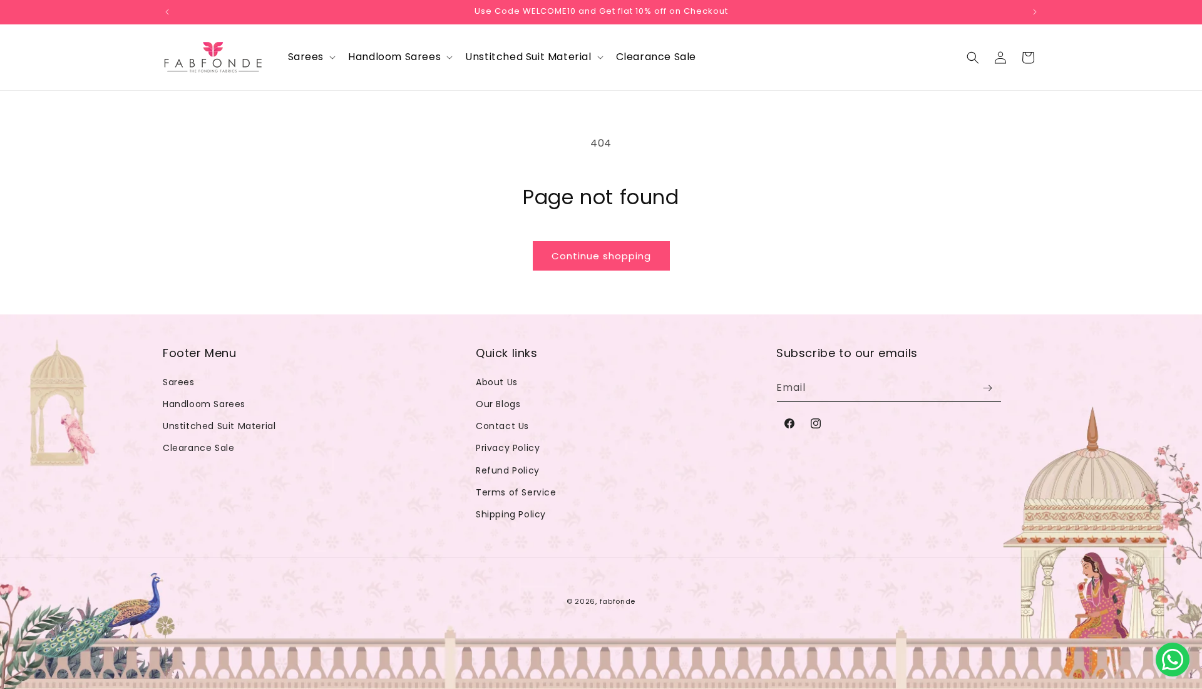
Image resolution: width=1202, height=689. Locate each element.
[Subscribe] (987, 388)
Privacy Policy (508, 448)
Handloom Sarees (204, 404)
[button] (310, 57)
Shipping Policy (511, 514)
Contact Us (502, 426)
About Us (497, 382)
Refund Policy (508, 470)
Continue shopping (601, 255)
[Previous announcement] (167, 12)
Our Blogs (498, 404)
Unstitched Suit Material (219, 426)
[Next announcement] (1035, 12)
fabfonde (618, 601)
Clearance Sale (198, 448)
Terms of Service (516, 492)
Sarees (179, 382)
